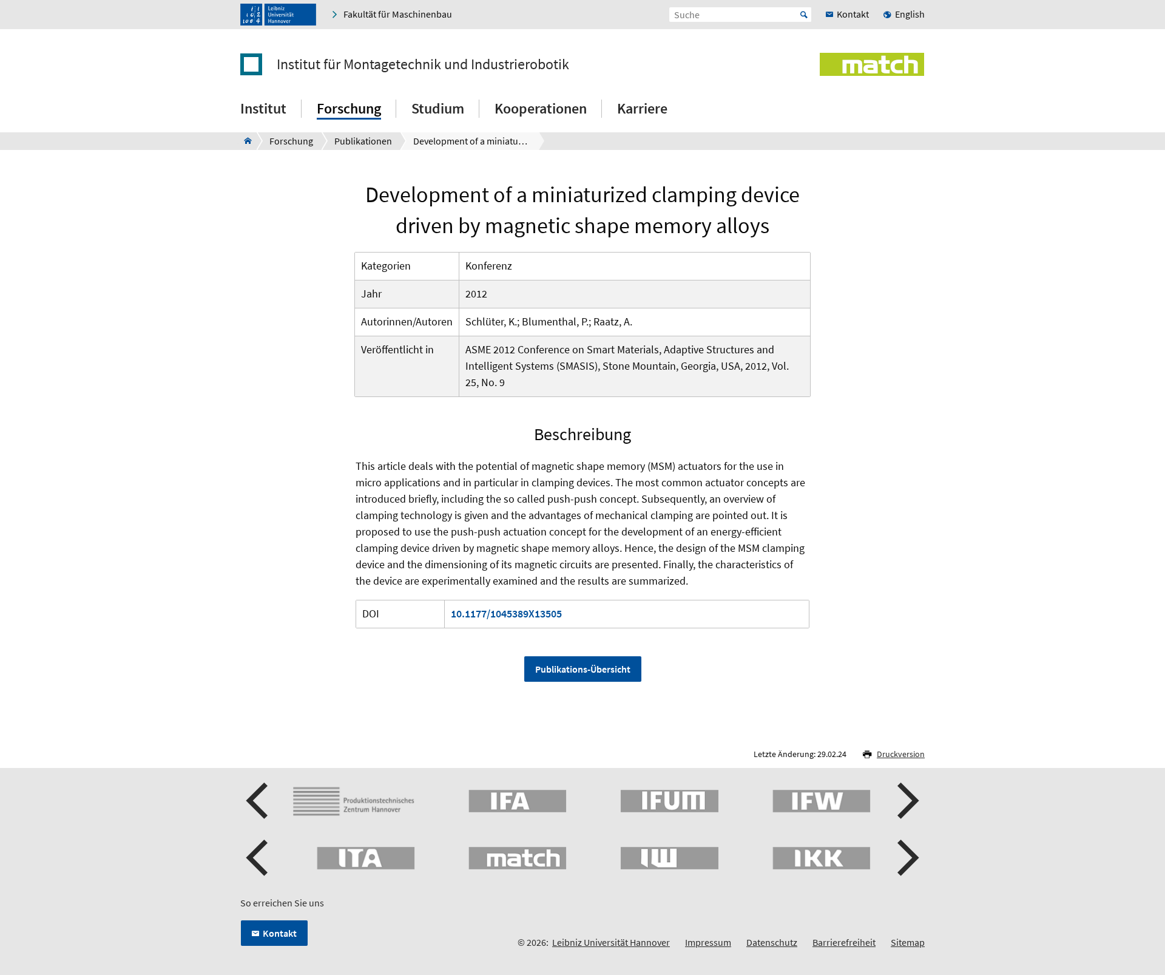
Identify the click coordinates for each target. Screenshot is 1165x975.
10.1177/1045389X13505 (506, 613)
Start (804, 14)
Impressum (708, 942)
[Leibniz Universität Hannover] (278, 14)
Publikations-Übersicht (582, 669)
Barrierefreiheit (844, 942)
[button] (258, 801)
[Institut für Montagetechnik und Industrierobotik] (244, 140)
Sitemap (908, 942)
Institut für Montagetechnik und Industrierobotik (423, 64)
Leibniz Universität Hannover (611, 942)
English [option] (910, 14)
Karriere (642, 108)
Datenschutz (771, 942)
